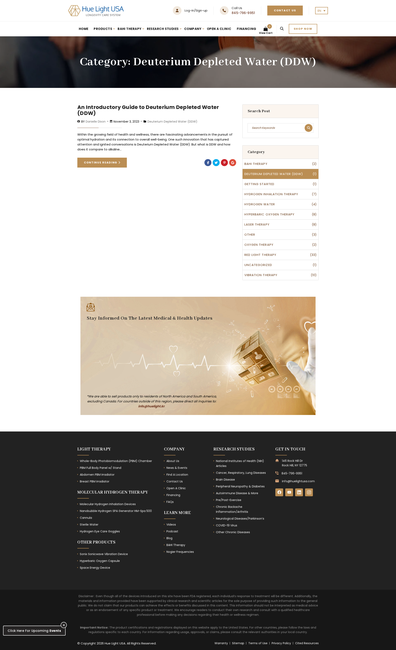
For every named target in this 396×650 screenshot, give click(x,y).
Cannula (86, 518)
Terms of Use (258, 643)
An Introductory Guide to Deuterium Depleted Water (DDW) (148, 110)
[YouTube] (289, 492)
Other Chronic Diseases (233, 532)
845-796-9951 (243, 13)
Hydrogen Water (259, 204)
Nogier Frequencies (180, 552)
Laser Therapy (257, 224)
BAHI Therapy (129, 29)
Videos (171, 524)
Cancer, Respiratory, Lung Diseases (241, 473)
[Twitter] (216, 162)
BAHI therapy (256, 164)
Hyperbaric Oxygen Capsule (100, 561)
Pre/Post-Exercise (228, 500)
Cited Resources (307, 643)
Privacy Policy (281, 643)
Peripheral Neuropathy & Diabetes (240, 486)
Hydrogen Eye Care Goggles (100, 531)
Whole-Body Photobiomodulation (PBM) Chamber (116, 461)
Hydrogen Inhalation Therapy (271, 194)
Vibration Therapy (260, 275)
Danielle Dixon (96, 121)
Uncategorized (258, 265)
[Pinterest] (224, 162)
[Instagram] (309, 492)
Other (249, 234)
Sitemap (238, 643)
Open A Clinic (219, 29)
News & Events (176, 468)
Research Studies (163, 29)
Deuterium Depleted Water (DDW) (172, 121)
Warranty (221, 643)
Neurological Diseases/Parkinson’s (240, 518)
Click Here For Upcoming (34, 631)
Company (193, 29)
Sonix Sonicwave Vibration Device (104, 554)
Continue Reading (101, 162)
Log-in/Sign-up (196, 10)
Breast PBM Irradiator (94, 481)
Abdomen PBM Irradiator (97, 475)
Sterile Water (89, 524)
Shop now (303, 29)
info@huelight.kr (151, 406)
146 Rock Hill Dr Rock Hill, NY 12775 (294, 463)
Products (103, 29)
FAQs (170, 502)
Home (83, 29)
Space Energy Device (95, 568)
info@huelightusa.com (298, 481)
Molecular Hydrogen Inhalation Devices (108, 504)
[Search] (282, 28)
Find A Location (177, 475)
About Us (172, 461)
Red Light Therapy (260, 255)
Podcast (172, 531)
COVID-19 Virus (226, 525)
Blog (169, 538)
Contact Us (285, 10)
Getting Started (259, 184)
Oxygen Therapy (258, 244)
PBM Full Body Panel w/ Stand (100, 468)
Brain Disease (225, 479)
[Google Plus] (232, 162)
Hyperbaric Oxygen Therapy (269, 214)
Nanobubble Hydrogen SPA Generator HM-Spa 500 (116, 511)
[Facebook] (207, 162)
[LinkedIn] (299, 492)
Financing (246, 29)
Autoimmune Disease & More (237, 493)
